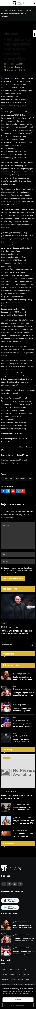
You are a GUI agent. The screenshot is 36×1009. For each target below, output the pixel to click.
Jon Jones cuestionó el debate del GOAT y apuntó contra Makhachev (23, 679)
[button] (28, 589)
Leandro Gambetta (15, 67)
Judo (20, 974)
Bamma (4, 969)
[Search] (34, 3)
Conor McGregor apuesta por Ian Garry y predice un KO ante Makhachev (23, 726)
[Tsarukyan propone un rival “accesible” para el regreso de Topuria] (6, 691)
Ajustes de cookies (18, 1005)
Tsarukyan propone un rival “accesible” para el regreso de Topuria (23, 695)
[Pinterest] (22, 491)
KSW (13, 979)
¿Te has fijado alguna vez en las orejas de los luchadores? (23, 836)
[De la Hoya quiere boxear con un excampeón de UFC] (18, 771)
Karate (26, 974)
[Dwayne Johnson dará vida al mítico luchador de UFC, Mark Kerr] (6, 820)
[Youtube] (13, 491)
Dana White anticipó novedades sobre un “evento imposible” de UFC (23, 741)
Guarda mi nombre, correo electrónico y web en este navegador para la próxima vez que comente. (18, 570)
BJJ (11, 969)
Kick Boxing (6, 979)
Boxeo (17, 969)
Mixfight (20, 979)
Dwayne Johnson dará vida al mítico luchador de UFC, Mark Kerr (23, 823)
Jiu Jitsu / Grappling (9, 974)
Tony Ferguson (21, 479)
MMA (14, 671)
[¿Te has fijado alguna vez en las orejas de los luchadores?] (6, 833)
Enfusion (25, 969)
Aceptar (18, 999)
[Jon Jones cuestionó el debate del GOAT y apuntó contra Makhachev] (6, 675)
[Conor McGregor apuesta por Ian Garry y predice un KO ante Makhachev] (6, 722)
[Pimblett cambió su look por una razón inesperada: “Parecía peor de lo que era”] (6, 707)
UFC (30, 479)
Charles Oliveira (7, 479)
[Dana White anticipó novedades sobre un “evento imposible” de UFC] (6, 738)
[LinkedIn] (18, 491)
